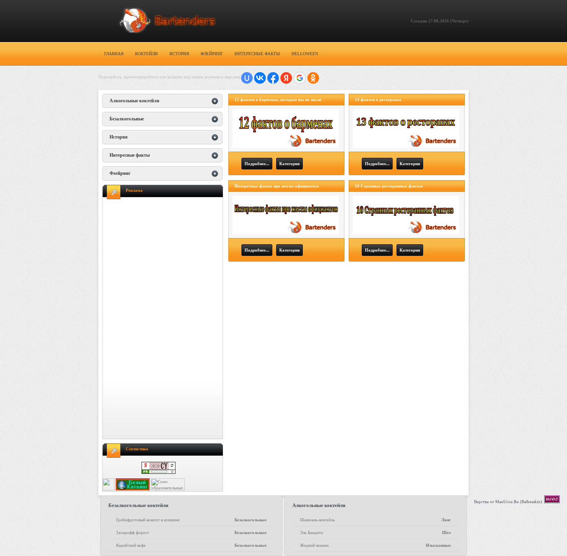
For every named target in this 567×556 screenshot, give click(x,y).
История (179, 53)
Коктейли (146, 53)
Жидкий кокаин (375, 545)
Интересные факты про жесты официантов (277, 186)
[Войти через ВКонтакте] (260, 78)
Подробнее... (257, 163)
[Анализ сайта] (159, 472)
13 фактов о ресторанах (378, 99)
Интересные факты (257, 53)
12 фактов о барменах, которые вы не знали (278, 99)
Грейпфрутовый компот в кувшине (191, 519)
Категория (289, 163)
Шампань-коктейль (375, 519)
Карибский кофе (191, 545)
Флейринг (212, 53)
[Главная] (158, 21)
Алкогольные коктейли (134, 100)
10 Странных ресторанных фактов (389, 186)
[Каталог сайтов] (109, 489)
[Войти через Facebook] (273, 78)
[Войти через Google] (300, 78)
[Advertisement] (164, 319)
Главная (113, 53)
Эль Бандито (375, 532)
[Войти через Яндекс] (286, 78)
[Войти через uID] (247, 78)
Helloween (305, 53)
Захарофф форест (191, 532)
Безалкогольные (127, 119)
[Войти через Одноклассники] (313, 78)
